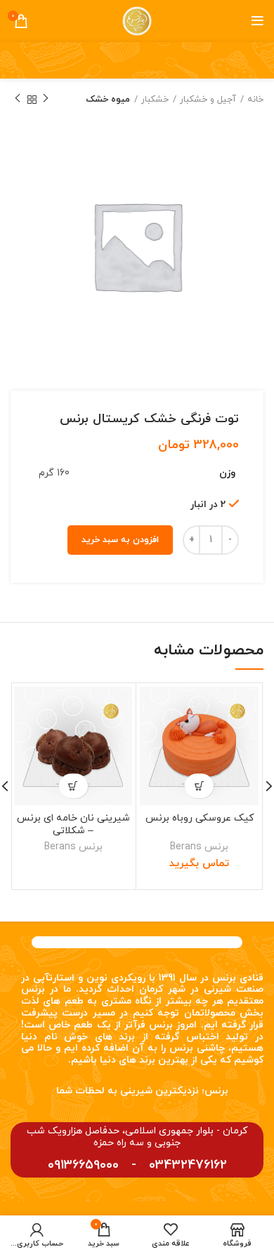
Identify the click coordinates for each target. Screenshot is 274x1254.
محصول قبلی (46, 100)
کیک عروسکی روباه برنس (199, 818)
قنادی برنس (237, 978)
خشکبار (155, 99)
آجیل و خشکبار (208, 99)
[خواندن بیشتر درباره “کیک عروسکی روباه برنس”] (199, 786)
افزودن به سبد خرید (120, 540)
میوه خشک (108, 99)
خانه (255, 99)
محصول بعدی (18, 100)
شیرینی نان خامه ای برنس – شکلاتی (73, 824)
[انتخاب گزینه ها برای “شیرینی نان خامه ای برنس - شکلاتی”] (73, 786)
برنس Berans (199, 847)
